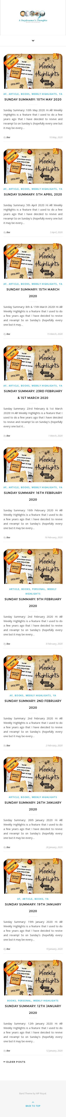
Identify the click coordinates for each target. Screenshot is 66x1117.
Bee (8, 137)
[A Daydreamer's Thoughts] (33, 17)
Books (25, 94)
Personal (38, 589)
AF (5, 94)
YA (60, 94)
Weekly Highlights (44, 94)
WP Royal (41, 1093)
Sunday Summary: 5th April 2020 (33, 194)
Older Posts (15, 1062)
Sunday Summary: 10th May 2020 (33, 99)
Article (14, 94)
